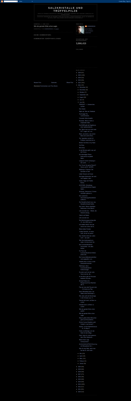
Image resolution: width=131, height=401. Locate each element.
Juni (81, 102)
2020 (79, 366)
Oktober (82, 92)
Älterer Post (70, 82)
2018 (79, 371)
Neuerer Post (37, 82)
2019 (79, 369)
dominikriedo (91, 26)
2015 (79, 379)
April (81, 356)
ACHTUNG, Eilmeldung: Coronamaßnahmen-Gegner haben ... (87, 187)
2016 (79, 376)
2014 (79, 381)
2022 (79, 82)
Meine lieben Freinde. (85, 229)
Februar (82, 361)
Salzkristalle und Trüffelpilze (65, 9)
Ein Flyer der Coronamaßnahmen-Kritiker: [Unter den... (87, 252)
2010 (79, 391)
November (83, 89)
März (81, 358)
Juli (81, 99)
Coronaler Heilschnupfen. (86, 118)
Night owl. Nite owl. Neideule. (87, 111)
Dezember (83, 87)
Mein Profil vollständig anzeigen (89, 30)
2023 (79, 80)
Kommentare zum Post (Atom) (48, 86)
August (82, 97)
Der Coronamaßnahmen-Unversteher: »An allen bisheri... (86, 246)
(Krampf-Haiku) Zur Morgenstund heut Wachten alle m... (87, 282)
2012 (79, 386)
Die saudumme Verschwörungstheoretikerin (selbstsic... (87, 197)
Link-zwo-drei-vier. (84, 217)
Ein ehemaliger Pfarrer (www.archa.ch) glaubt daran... (86, 156)
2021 (79, 85)
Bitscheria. (82, 147)
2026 (79, 72)
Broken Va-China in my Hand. (87, 142)
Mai (81, 353)
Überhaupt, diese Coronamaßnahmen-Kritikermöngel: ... (85, 267)
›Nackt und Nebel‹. (84, 215)
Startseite (54, 82)
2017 (79, 374)
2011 (79, 389)
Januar (82, 363)
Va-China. (81, 145)
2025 (79, 75)
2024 (79, 77)
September (83, 94)
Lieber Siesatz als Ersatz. (86, 174)
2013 (79, 384)
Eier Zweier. (82, 109)
